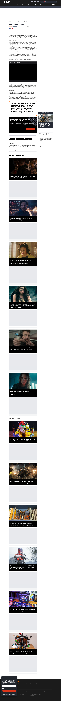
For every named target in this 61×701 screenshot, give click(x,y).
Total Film (19, 26)
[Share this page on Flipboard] (13, 28)
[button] (55, 2)
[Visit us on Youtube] (34, 1)
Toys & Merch (35, 4)
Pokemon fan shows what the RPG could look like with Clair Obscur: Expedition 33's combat (46, 130)
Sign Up (9, 690)
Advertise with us (44, 692)
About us (32, 692)
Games (11, 4)
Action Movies (20, 21)
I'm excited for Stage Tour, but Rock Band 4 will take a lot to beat (46, 139)
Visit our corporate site (42, 683)
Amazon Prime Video (19, 139)
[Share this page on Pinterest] (12, 28)
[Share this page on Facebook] (9, 28)
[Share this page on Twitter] (10, 28)
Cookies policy (43, 691)
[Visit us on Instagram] (37, 1)
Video (41, 4)
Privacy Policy (11, 694)
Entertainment (17, 4)
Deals (29, 4)
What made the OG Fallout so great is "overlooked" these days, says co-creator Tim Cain (46, 134)
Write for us (22, 694)
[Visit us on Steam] (38, 1)
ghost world (26, 21)
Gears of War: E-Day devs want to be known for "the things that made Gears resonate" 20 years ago (46, 145)
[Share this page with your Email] (15, 28)
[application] (23, 72)
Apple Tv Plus (12, 139)
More (46, 4)
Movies (16, 21)
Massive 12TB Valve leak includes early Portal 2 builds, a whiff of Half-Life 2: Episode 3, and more (45, 125)
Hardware (24, 4)
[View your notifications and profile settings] (52, 2)
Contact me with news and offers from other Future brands (8, 688)
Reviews (15, 26)
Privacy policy (32, 691)
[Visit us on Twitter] (31, 1)
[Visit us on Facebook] (35, 1)
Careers (21, 692)
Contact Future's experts (24, 691)
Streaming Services (28, 139)
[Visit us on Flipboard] (32, 1)
